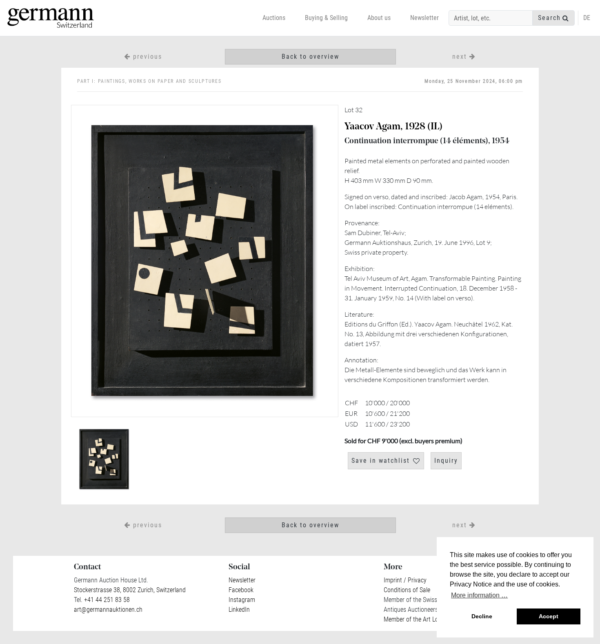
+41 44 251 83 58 (106, 600)
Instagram (242, 600)
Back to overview (310, 56)
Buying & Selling (326, 18)
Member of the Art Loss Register (425, 619)
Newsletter (424, 18)
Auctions (273, 18)
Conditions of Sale (407, 590)
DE (586, 18)
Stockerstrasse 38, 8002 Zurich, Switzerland (130, 590)
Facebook (241, 590)
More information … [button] (479, 595)
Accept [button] (548, 616)
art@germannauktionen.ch (108, 609)
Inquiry (446, 460)
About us (379, 18)
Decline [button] (481, 616)
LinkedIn (239, 609)
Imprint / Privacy (405, 580)
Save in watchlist (380, 460)
